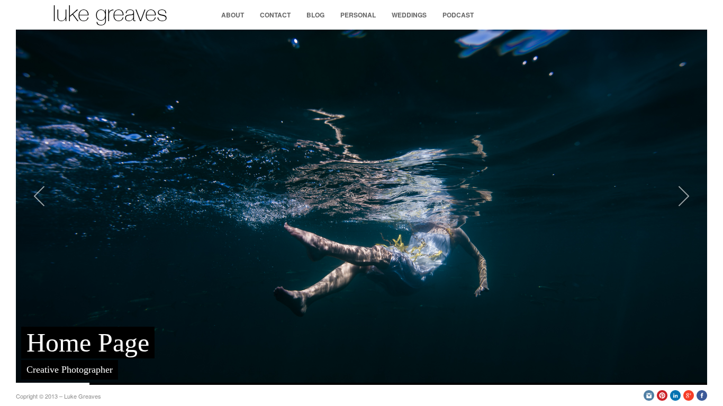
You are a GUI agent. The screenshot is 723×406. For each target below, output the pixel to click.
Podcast (458, 15)
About (232, 15)
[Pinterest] (662, 398)
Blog (315, 15)
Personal (358, 15)
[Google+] (688, 398)
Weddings (409, 15)
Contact (275, 15)
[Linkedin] (675, 398)
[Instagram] (649, 398)
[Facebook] (702, 398)
